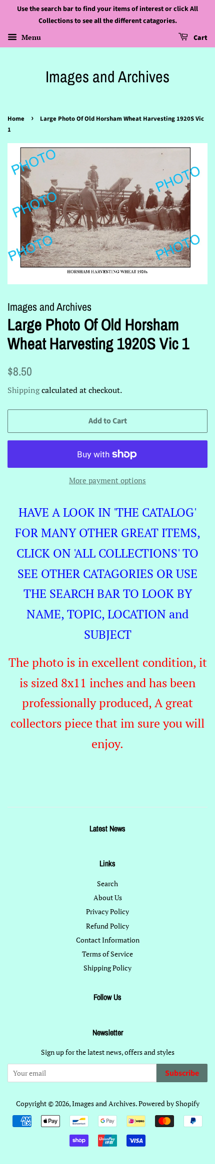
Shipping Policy (108, 967)
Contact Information (108, 940)
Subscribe (182, 1073)
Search (107, 883)
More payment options (107, 480)
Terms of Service (107, 954)
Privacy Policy (107, 911)
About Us (108, 897)
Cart (200, 38)
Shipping (24, 390)
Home (16, 118)
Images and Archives (108, 76)
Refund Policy (107, 926)
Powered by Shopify (169, 1103)
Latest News (108, 828)
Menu (30, 37)
